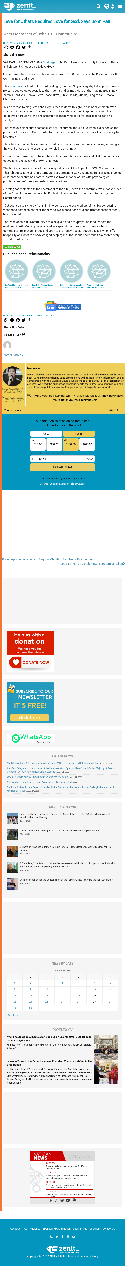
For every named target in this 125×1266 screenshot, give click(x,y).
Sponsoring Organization (57, 1228)
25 (62, 1002)
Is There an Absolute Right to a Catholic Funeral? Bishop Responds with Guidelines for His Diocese (65, 849)
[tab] (46, 1156)
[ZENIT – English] (35, 6)
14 (110, 989)
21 (110, 995)
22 (14, 1002)
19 (78, 995)
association (17, 86)
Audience (35, 1228)
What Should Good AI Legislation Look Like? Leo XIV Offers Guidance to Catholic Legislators (53, 763)
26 (78, 1002)
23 (30, 1002)
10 (46, 989)
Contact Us (109, 1228)
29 (14, 1008)
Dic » (15, 1015)
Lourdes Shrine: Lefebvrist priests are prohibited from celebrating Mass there (59, 830)
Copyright (95, 1228)
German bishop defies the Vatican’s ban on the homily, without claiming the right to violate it (66, 879)
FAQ (25, 1228)
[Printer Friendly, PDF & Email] (12, 247)
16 (30, 995)
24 (46, 1002)
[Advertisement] (62, 532)
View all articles (13, 354)
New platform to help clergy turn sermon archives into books (37, 777)
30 (30, 1008)
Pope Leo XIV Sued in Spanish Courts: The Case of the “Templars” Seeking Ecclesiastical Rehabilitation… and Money (65, 816)
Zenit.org (48, 62)
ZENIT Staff (44, 43)
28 (110, 1002)
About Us (15, 1228)
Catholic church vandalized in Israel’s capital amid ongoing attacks (40, 782)
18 (62, 995)
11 (62, 989)
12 (78, 989)
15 (14, 995)
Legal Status (80, 1228)
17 (46, 995)
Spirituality (62, 43)
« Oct (9, 1015)
